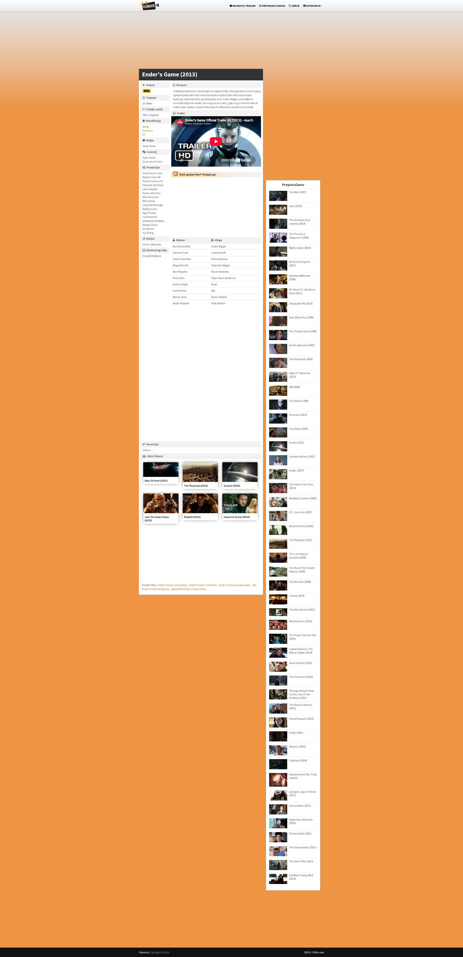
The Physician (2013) (196, 485)
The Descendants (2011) (303, 847)
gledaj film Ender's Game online (188, 589)
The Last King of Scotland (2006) (298, 555)
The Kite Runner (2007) (302, 609)
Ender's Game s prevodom (172, 585)
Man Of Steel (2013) (156, 480)
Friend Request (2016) (301, 718)
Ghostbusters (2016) (300, 621)
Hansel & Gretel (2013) (237, 517)
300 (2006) (294, 387)
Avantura (148, 130)
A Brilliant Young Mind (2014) (301, 877)
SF (144, 134)
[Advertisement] (229, 41)
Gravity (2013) (232, 485)
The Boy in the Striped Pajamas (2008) (302, 569)
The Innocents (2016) (301, 677)
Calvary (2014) (296, 595)
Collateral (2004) (298, 760)
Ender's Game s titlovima (202, 585)
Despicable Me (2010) (301, 303)
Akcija (146, 126)
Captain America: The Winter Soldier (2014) (301, 650)
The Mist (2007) (297, 192)
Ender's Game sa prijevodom (234, 585)
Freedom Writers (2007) (302, 456)
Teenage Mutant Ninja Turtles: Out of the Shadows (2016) (301, 694)
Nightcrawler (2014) (300, 248)
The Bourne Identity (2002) (300, 706)
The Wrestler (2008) (300, 581)
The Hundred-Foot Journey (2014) (299, 221)
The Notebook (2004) (301, 359)
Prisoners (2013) (298, 415)
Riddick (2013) (192, 517)
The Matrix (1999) (298, 401)
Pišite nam (318, 952)
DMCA (307, 952)
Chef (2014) (295, 206)
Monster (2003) (297, 746)
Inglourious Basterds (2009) (301, 821)
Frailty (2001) (296, 732)
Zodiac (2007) (296, 470)
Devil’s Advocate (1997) (302, 345)
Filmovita (144, 952)
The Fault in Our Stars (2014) (301, 486)
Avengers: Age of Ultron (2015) (302, 793)
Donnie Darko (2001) (300, 833)
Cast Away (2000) (298, 428)
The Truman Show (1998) (303, 331)
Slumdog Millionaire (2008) (300, 277)
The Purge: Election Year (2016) (303, 636)
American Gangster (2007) (299, 263)
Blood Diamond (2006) (301, 526)
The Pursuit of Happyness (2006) (299, 235)
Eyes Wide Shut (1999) (301, 317)
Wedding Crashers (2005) (303, 498)
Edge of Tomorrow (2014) (299, 374)
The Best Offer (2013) (301, 861)
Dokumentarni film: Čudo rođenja (303, 776)
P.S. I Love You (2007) (300, 512)
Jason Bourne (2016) (300, 663)
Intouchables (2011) (300, 805)
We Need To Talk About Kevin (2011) (302, 291)
